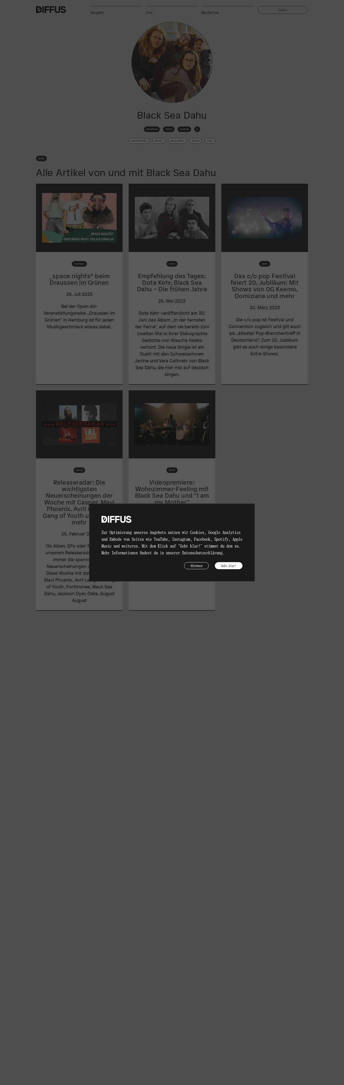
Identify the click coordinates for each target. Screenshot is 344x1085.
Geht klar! (228, 565)
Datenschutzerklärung (202, 552)
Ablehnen (196, 565)
